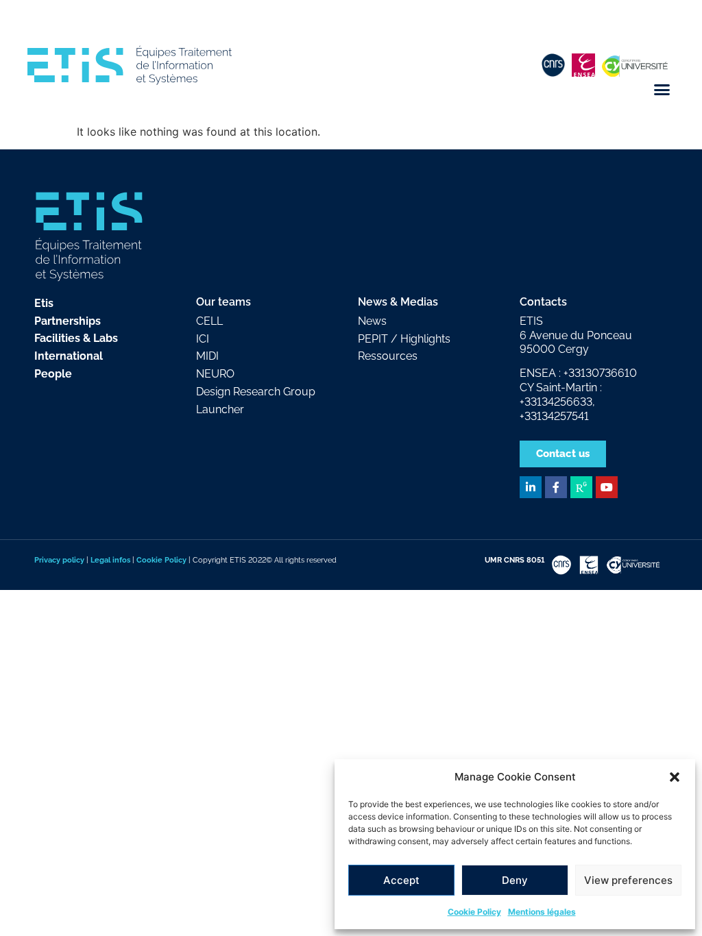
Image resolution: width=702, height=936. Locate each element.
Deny (515, 880)
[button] (674, 777)
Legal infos (110, 560)
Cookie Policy (474, 912)
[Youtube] (607, 487)
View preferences (628, 880)
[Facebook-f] (556, 487)
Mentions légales (542, 912)
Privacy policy (59, 560)
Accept (401, 880)
